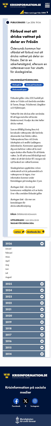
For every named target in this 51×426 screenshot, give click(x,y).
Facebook (16, 406)
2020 (8, 315)
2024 (8, 290)
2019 (8, 322)
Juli (6, 273)
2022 (8, 303)
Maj (7, 264)
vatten (17, 231)
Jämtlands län (34, 231)
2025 (8, 284)
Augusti (8, 277)
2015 (8, 347)
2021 (8, 309)
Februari (8, 252)
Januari (8, 248)
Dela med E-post (19, 89)
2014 (8, 354)
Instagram (35, 406)
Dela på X (17, 84)
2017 (8, 335)
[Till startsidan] (20, 5)
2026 (8, 243)
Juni (7, 269)
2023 (8, 296)
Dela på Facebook (34, 84)
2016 (8, 341)
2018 (8, 328)
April (7, 260)
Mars (7, 256)
